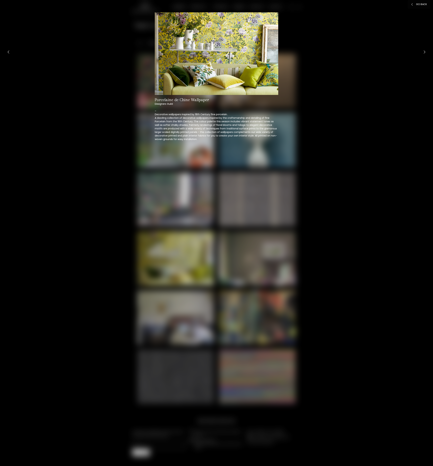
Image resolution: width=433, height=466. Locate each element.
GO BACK (421, 4)
